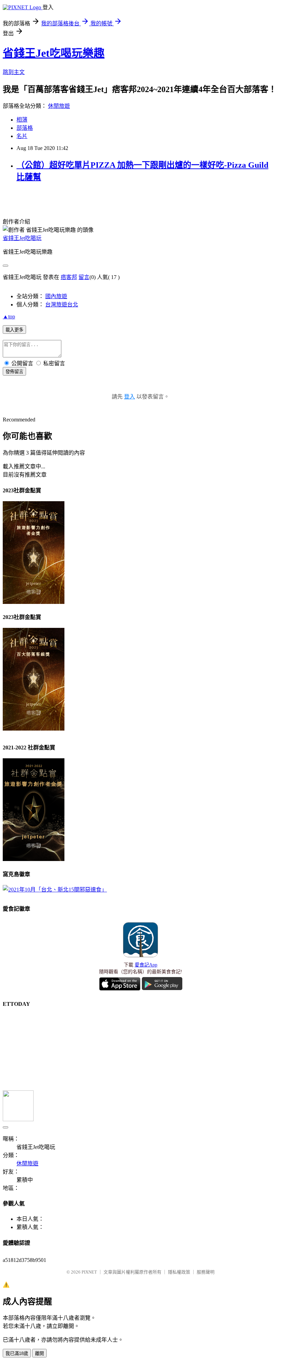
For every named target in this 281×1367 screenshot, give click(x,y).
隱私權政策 (179, 1272)
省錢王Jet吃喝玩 (22, 238)
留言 (83, 277)
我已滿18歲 (16, 1353)
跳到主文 (14, 72)
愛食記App (146, 964)
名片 (21, 136)
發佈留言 (14, 371)
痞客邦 (69, 277)
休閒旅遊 (59, 106)
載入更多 (14, 329)
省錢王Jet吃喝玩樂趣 (54, 53)
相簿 (21, 120)
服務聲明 (206, 1272)
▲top (9, 316)
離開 (39, 1353)
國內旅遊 (56, 296)
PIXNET (89, 1272)
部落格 (24, 128)
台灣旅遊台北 (61, 304)
